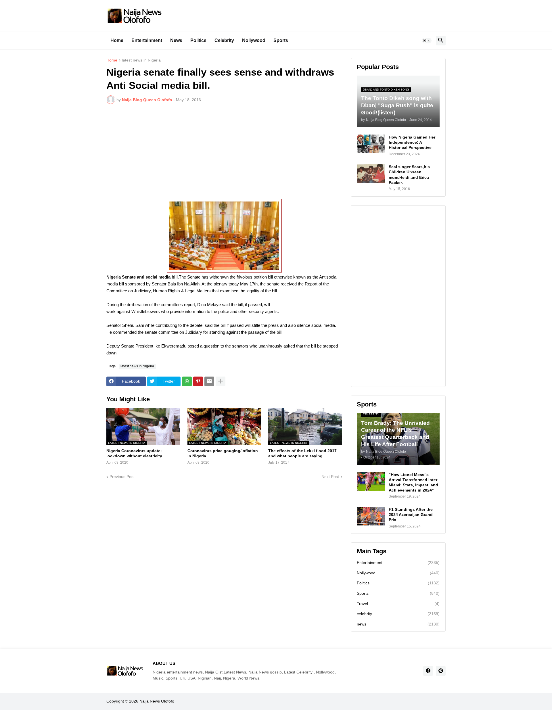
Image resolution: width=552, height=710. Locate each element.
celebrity (398, 613)
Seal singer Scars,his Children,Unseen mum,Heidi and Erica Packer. (409, 174)
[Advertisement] (224, 151)
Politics (198, 40)
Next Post (330, 476)
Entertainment (146, 40)
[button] (427, 40)
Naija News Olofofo (156, 701)
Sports (280, 40)
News (176, 40)
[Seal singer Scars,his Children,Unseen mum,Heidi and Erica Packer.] (371, 173)
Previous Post (122, 476)
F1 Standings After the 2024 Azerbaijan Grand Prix (411, 514)
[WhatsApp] (187, 381)
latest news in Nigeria (141, 60)
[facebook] (428, 671)
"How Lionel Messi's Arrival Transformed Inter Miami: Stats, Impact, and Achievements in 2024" (413, 482)
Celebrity (224, 40)
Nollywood (253, 40)
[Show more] (220, 381)
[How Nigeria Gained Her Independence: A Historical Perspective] (371, 144)
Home (116, 40)
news (398, 624)
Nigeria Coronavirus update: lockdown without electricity (134, 453)
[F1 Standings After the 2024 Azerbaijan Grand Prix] (371, 516)
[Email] (209, 381)
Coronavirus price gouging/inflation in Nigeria (222, 453)
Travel (398, 603)
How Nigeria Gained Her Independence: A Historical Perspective (412, 142)
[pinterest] (441, 671)
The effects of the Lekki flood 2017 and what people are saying (302, 453)
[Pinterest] (198, 381)
